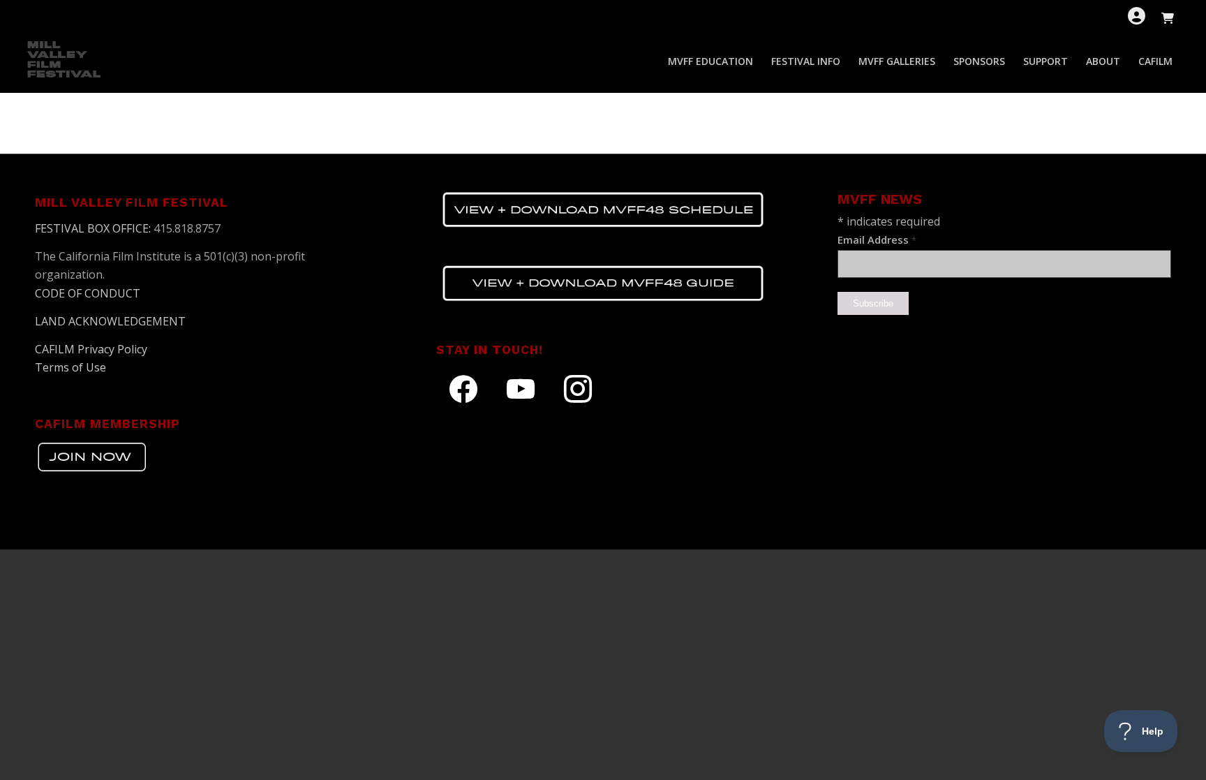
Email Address (877, 239)
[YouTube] (520, 389)
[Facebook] (463, 389)
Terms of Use (70, 367)
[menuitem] (710, 61)
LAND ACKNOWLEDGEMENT (110, 321)
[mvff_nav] (65, 61)
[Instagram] (577, 389)
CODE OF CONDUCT (87, 293)
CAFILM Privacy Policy (91, 349)
